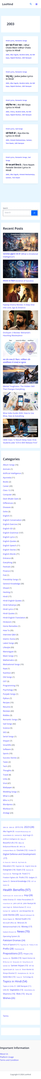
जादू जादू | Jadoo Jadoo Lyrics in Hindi (19, 77)
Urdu (5, 779)
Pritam (28, 953)
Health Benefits (17, 890)
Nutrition (7, 673)
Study (19, 977)
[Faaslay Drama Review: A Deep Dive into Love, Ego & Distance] (20, 293)
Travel (5, 774)
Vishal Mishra (29, 990)
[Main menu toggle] (36, 4)
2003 (7, 55)
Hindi (5, 596)
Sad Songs (19, 129)
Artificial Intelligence (12, 473)
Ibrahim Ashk (24, 55)
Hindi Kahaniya (9, 605)
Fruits (23, 877)
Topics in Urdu (9, 986)
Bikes (21, 843)
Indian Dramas (9, 900)
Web (20, 993)
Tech (5, 766)
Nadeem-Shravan (9, 932)
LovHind (7, 4)
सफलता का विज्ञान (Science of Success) (18, 280)
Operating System (11, 936)
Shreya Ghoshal (10, 973)
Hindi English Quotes (12, 600)
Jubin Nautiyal (29, 903)
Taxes (5, 762)
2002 (5, 827)
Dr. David (7, 862)
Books (5, 481)
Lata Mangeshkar (26, 911)
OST (5, 681)
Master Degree (8, 919)
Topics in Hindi (15, 981)
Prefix (8, 948)
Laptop (14, 911)
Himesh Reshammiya (17, 140)
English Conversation (12, 520)
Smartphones (23, 973)
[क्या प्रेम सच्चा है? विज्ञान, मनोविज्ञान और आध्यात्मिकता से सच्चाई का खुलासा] (20, 347)
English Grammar (10, 532)
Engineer (20, 866)
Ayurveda (7, 477)
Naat (5, 668)
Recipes (6, 702)
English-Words (9, 554)
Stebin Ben (9, 977)
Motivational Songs (11, 664)
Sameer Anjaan (19, 965)
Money (26, 926)
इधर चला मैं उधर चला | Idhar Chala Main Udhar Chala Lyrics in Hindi (18, 47)
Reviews (6, 711)
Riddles (6, 715)
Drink (14, 862)
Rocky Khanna (28, 962)
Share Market (28, 969)
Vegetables (16, 990)
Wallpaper (7, 787)
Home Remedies (10, 626)
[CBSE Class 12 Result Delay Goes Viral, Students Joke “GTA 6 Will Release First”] (20, 428)
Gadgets (33, 877)
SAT (31, 966)
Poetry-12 (33, 945)
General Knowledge (11, 583)
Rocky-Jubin (17, 962)
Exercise (29, 870)
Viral (5, 783)
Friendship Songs (10, 579)
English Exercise (10, 524)
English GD (8, 528)
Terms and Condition (9, 1060)
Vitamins (9, 993)
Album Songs (9, 465)
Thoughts (7, 770)
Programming (9, 685)
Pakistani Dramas (14, 940)
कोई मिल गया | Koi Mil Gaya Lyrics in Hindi (18, 106)
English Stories (9, 549)
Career (6, 486)
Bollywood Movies (11, 846)
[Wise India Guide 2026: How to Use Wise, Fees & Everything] (20, 401)
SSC (31, 973)
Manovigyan (8, 651)
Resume (6, 707)
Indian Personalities (25, 900)
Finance (6, 571)
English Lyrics (9, 537)
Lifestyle (6, 647)
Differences (8, 503)
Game (6, 881)
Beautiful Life (10, 842)
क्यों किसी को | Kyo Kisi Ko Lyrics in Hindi (17, 134)
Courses (22, 850)
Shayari (6, 740)
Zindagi (6, 813)
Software (7, 749)
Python (6, 698)
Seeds (18, 969)
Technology (28, 977)
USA (6, 990)
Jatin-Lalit (17, 903)
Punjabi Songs (9, 694)
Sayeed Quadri (8, 969)
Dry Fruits (22, 862)
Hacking (6, 592)
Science (6, 728)
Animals (6, 469)
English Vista (30, 866)
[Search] (34, 213)
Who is (6, 800)
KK (29, 907)
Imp (28, 895)
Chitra (12, 112)
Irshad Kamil (7, 903)
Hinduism (7, 622)
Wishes (9, 998)
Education (9, 866)
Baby (23, 839)
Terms (6, 1016)
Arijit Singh (28, 835)
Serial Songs (8, 736)
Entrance (7, 558)
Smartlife (7, 745)
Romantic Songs (21, 41)
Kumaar (6, 911)
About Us (4, 1054)
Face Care (7, 874)
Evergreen (9, 869)
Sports (6, 753)
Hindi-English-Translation (14, 617)
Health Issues (8, 896)
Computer (7, 494)
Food (26, 873)
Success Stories (10, 757)
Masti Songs (8, 656)
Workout (7, 808)
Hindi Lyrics (10, 41)
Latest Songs (8, 643)
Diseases (7, 507)
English (6, 515)
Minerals (22, 923)
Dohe (5, 511)
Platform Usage (7, 1057)
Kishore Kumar (19, 907)
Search (5, 208)
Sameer (29, 140)
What (29, 994)
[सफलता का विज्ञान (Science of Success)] (20, 269)
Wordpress (8, 804)
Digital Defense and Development (19, 856)
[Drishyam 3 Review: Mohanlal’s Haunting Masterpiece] (20, 320)
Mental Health (22, 919)
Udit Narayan (27, 58)
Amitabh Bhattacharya (23, 831)
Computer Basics (9, 850)
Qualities (6, 958)
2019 (19, 827)
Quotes (16, 958)
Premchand (19, 949)
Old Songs (7, 677)
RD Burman (7, 962)
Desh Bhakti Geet (10, 498)
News (23, 931)
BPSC (22, 847)
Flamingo (16, 874)
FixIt (5, 575)
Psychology (8, 690)
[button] (31, 4)
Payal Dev (24, 945)
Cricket (32, 850)
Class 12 (6, 490)
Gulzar (6, 885)
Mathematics (8, 660)
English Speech (9, 545)
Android (18, 835)
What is (6, 796)
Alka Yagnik (14, 55)
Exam (21, 869)
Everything (7, 562)
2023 (29, 827)
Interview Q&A (9, 634)
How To (6, 630)
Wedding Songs (10, 791)
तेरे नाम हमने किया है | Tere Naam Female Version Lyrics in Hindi (20, 167)
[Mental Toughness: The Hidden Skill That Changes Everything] (20, 374)
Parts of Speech (11, 944)
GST (33, 881)
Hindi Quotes (9, 613)
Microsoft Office (9, 923)
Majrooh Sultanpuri (27, 915)
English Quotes (9, 541)
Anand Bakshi (8, 835)
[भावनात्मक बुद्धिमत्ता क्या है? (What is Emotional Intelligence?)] (20, 242)
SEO (5, 732)
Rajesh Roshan (15, 58)
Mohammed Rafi (11, 926)
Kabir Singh (7, 907)
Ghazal (6, 588)
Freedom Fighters (10, 877)
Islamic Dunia (9, 639)
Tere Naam (10, 143)
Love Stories (11, 914)
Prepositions (12, 953)
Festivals (7, 566)
